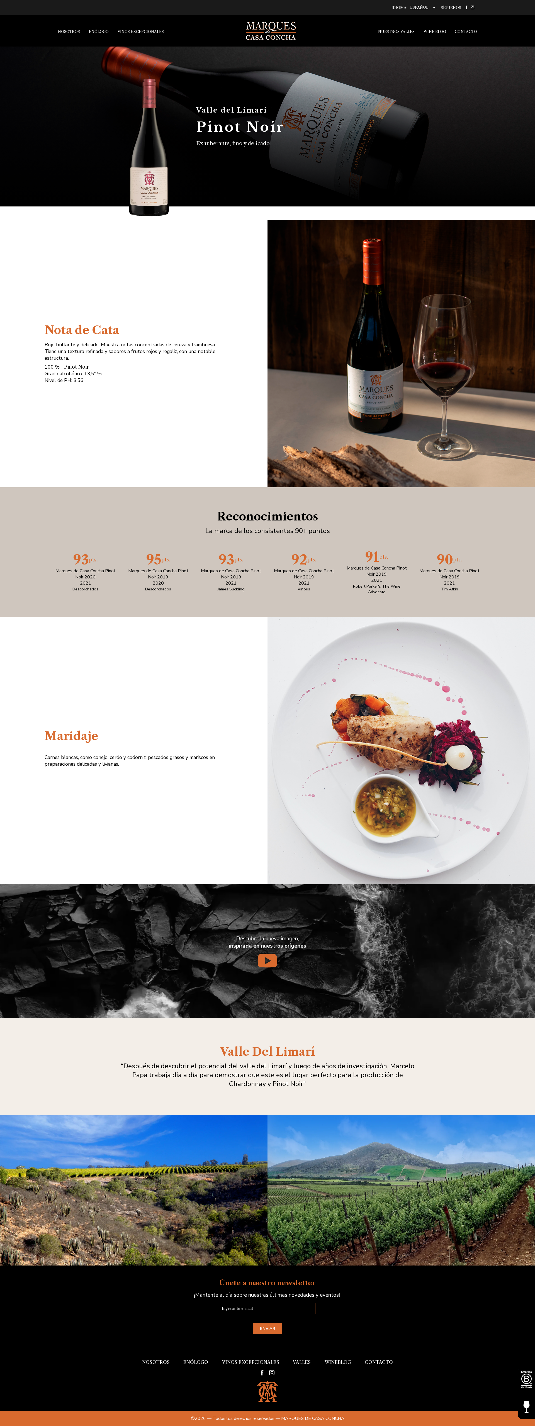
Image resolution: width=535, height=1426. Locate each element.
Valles (302, 1362)
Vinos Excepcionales (141, 32)
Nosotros (69, 32)
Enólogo (99, 32)
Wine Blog (435, 32)
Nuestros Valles (396, 32)
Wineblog (338, 1362)
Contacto (466, 32)
